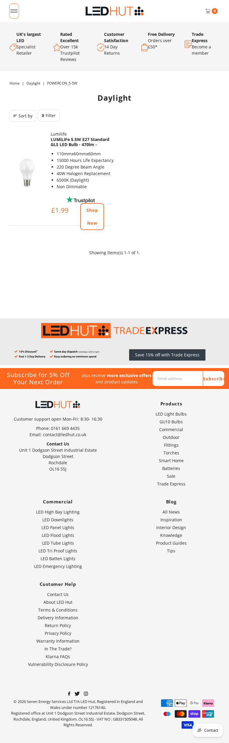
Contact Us (58, 594)
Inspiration (171, 520)
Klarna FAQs (58, 656)
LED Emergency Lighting (58, 566)
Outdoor (171, 437)
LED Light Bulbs (171, 414)
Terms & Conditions (58, 610)
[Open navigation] (14, 11)
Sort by (25, 116)
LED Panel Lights (57, 527)
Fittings (171, 445)
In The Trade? (58, 649)
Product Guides (171, 543)
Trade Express (171, 484)
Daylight (33, 83)
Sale (171, 476)
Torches (171, 453)
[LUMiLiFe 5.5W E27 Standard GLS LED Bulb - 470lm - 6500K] (27, 173)
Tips (171, 551)
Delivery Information (58, 618)
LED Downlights (57, 520)
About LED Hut (58, 602)
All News (171, 512)
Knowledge (171, 535)
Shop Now (92, 216)
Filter (51, 115)
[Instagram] (86, 694)
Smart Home (171, 460)
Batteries (171, 468)
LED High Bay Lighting (58, 512)
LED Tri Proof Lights (57, 551)
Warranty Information (58, 641)
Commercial (171, 429)
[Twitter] (77, 694)
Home (15, 83)
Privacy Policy (58, 633)
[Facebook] (69, 694)
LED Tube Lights (58, 543)
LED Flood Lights (58, 535)
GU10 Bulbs (171, 422)
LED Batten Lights (58, 558)
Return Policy (58, 625)
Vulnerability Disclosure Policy (58, 664)
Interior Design (171, 527)
